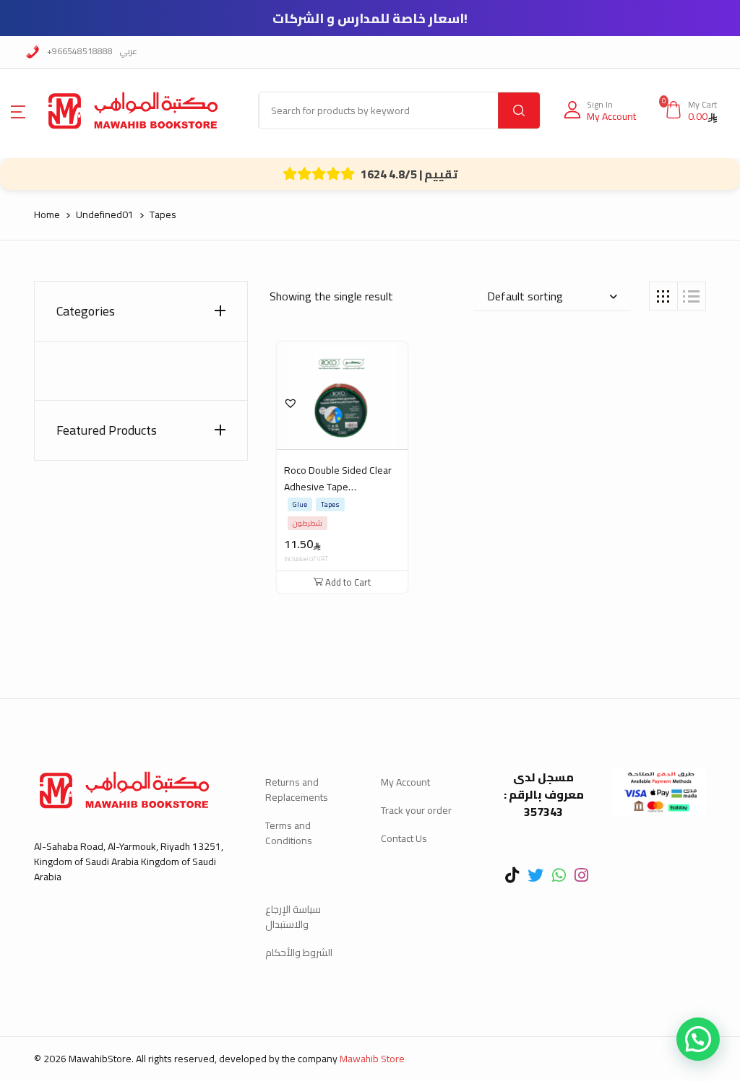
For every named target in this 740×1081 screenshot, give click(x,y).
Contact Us (404, 838)
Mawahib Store (372, 1058)
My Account (405, 782)
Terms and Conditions (288, 833)
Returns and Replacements (296, 790)
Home (47, 214)
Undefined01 (105, 214)
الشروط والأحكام (298, 952)
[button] (18, 110)
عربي (128, 51)
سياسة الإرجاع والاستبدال (293, 917)
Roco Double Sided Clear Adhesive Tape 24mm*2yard (338, 487)
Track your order (416, 810)
